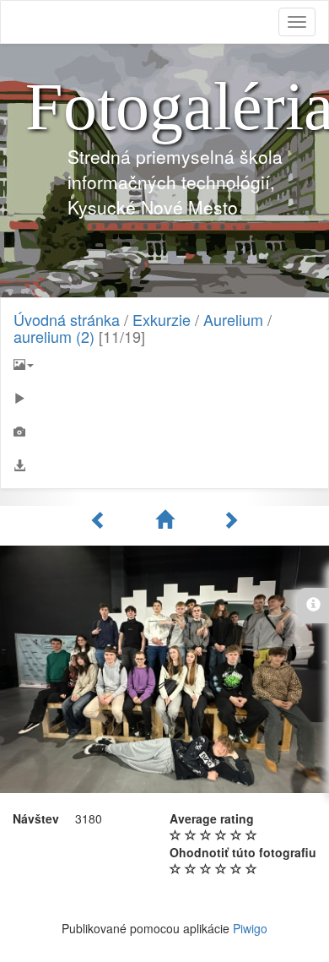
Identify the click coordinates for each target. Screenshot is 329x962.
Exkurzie (161, 319)
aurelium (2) (53, 336)
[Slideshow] (164, 398)
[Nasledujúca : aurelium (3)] (230, 519)
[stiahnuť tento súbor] (164, 465)
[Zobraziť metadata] (164, 431)
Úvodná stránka (66, 319)
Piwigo (250, 928)
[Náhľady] (167, 519)
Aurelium (233, 319)
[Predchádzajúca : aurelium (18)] (101, 519)
